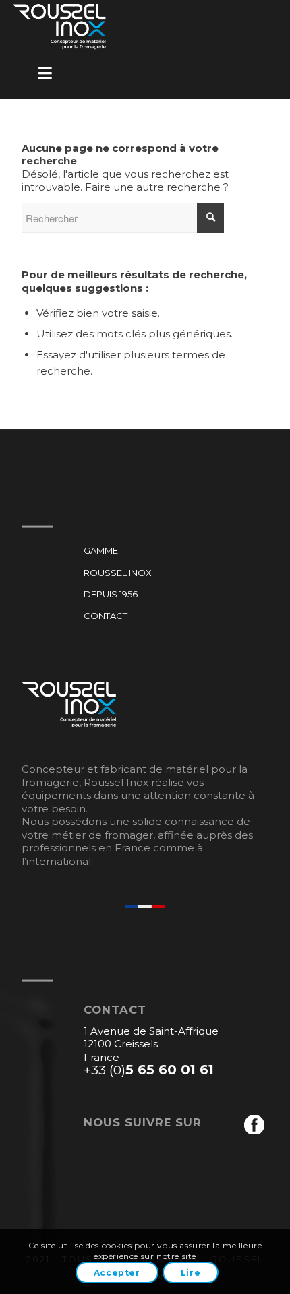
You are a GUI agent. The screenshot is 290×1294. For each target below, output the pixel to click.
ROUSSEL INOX (118, 572)
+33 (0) (149, 1070)
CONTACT (105, 615)
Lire (190, 1273)
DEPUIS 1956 (111, 594)
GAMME (101, 550)
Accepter (117, 1273)
